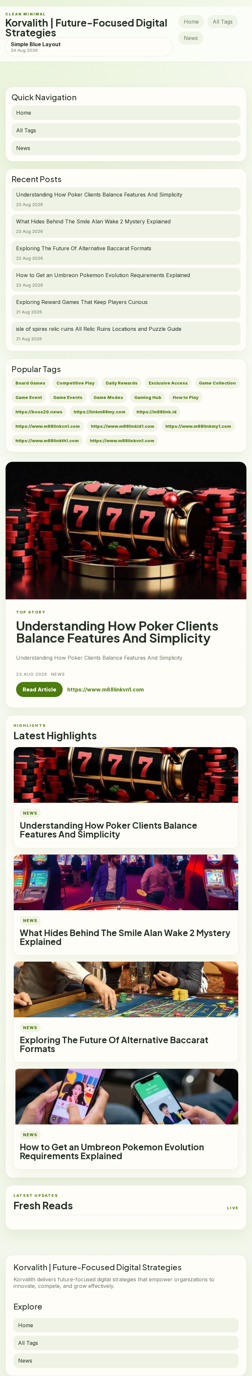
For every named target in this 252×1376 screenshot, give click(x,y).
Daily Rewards (121, 383)
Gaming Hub (147, 397)
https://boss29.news (38, 411)
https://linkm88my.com (99, 411)
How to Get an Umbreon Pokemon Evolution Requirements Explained (112, 1151)
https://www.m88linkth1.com (47, 440)
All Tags (223, 21)
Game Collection (217, 383)
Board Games (30, 383)
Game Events (67, 397)
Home (191, 21)
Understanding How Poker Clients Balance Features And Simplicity (108, 829)
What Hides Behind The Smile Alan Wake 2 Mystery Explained (125, 937)
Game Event (28, 397)
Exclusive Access (168, 383)
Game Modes (108, 397)
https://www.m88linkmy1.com (198, 426)
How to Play (186, 397)
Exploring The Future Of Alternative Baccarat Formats (114, 1044)
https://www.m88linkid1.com (122, 426)
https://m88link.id (156, 411)
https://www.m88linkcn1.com (47, 426)
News (191, 38)
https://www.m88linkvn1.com (122, 440)
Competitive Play (75, 383)
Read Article (39, 689)
